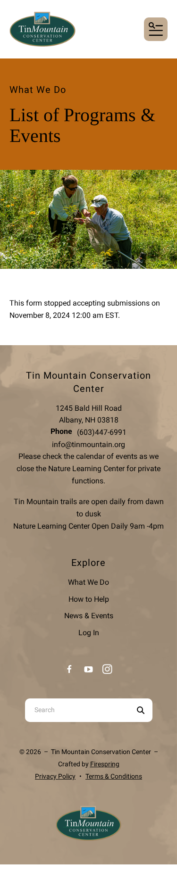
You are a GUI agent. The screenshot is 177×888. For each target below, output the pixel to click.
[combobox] (77, 710)
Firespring (104, 764)
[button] (156, 29)
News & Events (88, 615)
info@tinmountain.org (88, 444)
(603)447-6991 (101, 432)
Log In (88, 632)
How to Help (88, 599)
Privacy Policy (55, 776)
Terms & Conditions (113, 776)
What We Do (88, 582)
